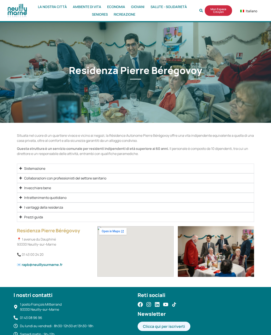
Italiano (248, 11)
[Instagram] (148, 304)
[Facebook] (140, 304)
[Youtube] (165, 304)
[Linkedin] (157, 304)
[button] (201, 10)
